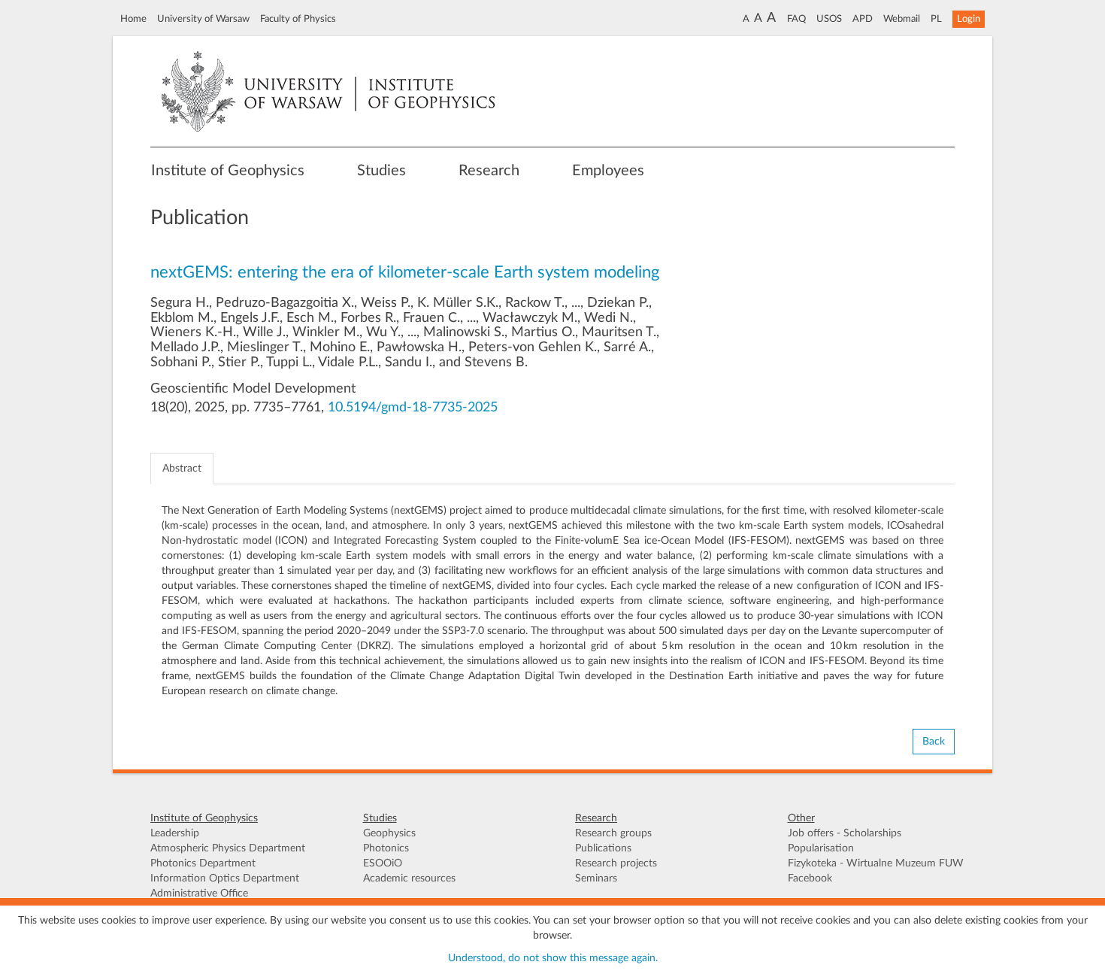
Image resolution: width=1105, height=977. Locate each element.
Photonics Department (203, 863)
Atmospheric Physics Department (227, 848)
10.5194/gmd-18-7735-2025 (413, 407)
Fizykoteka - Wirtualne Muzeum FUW (876, 863)
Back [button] (933, 741)
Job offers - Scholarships (844, 833)
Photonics (386, 848)
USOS (829, 18)
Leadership (174, 833)
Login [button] (968, 18)
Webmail (901, 18)
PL (936, 18)
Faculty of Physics (298, 18)
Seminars (596, 878)
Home (133, 18)
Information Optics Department (224, 878)
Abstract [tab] (181, 468)
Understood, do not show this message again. (553, 958)
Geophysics (389, 833)
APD (862, 18)
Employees (608, 170)
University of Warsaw (203, 18)
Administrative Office (199, 893)
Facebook (810, 878)
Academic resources (409, 878)
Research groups (613, 833)
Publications (603, 848)
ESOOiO (382, 863)
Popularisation (821, 848)
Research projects (616, 863)
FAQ (796, 18)
